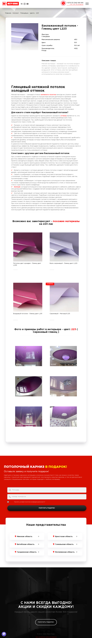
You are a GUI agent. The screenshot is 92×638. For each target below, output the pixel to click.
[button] (36, 25)
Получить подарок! (47, 508)
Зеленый (17, 187)
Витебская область (25, 544)
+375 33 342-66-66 (75, 2)
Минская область (24, 536)
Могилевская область (64, 552)
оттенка (63, 115)
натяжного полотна (48, 94)
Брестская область (63, 536)
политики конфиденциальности (35, 502)
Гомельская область (64, 544)
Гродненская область (26, 552)
